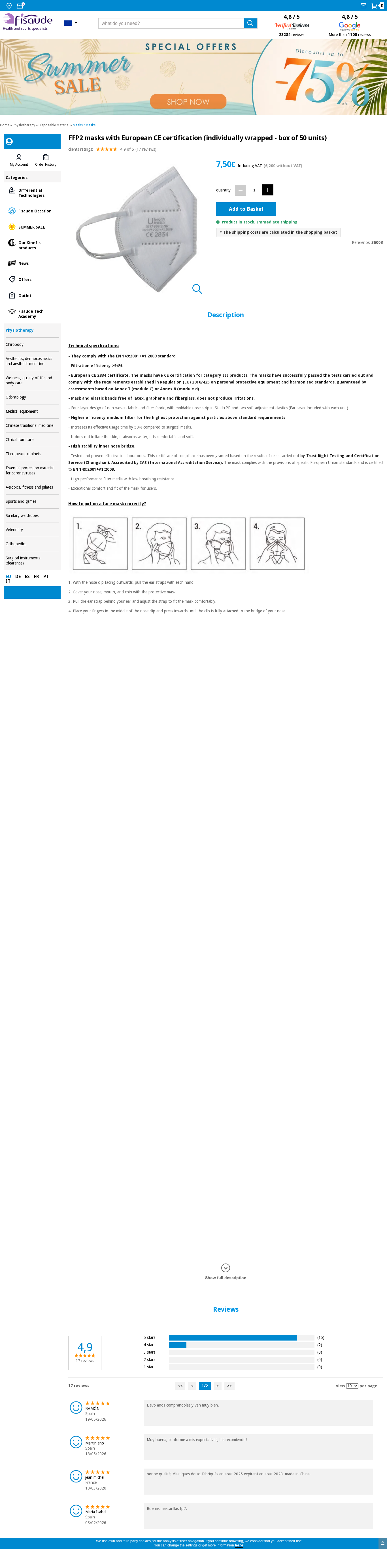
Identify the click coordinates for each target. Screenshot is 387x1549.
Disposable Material (54, 125)
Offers (32, 279)
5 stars (149, 1337)
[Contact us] (364, 5)
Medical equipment (32, 411)
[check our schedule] (21, 5)
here (239, 1545)
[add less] (240, 190)
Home (4, 125)
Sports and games (32, 501)
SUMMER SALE (32, 227)
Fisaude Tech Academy (32, 313)
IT (8, 581)
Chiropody (32, 344)
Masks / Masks (84, 125)
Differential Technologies (32, 192)
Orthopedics (32, 544)
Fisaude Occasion (32, 211)
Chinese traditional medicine (32, 425)
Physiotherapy (24, 125)
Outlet (32, 295)
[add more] (267, 189)
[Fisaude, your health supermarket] (29, 23)
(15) (320, 1337)
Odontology (32, 397)
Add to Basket (246, 209)
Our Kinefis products (32, 245)
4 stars (149, 1345)
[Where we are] (10, 5)
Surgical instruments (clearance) (32, 560)
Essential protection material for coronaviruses (32, 470)
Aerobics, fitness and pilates (32, 487)
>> (229, 1386)
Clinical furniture (32, 440)
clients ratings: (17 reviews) (112, 149)
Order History (45, 165)
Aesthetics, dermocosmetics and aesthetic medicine (32, 361)
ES (27, 576)
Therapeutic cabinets (32, 454)
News (32, 263)
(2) (319, 1345)
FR (36, 576)
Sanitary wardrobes (32, 516)
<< (180, 1386)
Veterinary (32, 530)
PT (46, 576)
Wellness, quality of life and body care (32, 380)
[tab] (19, 160)
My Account (19, 165)
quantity (223, 190)
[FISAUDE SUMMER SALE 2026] (193, 77)
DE (18, 576)
